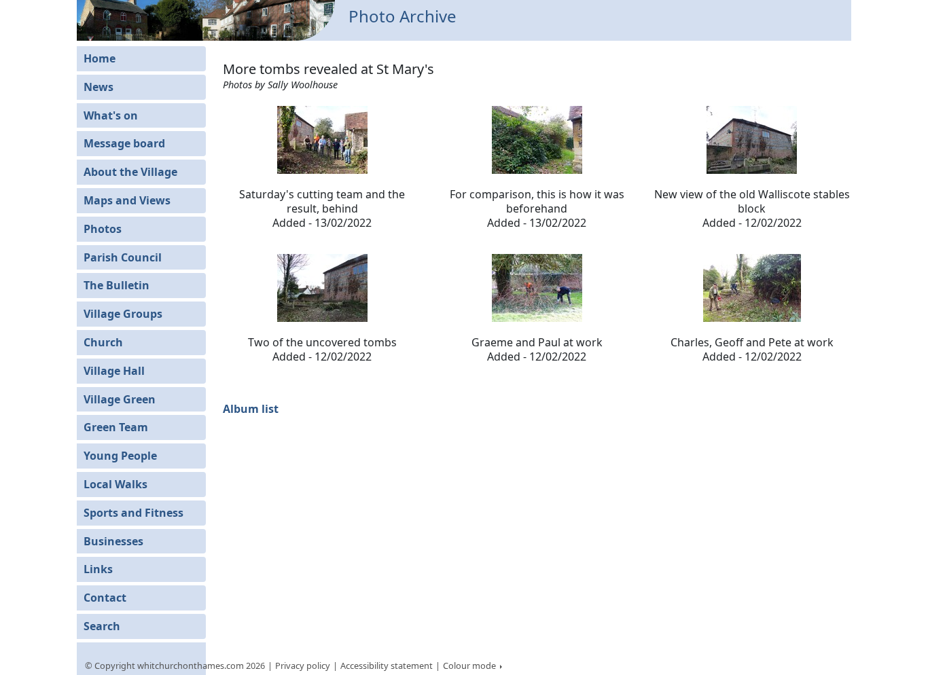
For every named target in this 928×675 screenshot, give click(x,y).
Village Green (120, 399)
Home (99, 58)
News (98, 86)
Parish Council (123, 257)
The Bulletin (116, 285)
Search (102, 626)
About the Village (130, 171)
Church (103, 342)
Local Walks (115, 484)
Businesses (113, 541)
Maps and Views (127, 200)
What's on (111, 115)
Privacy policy (302, 665)
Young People (120, 455)
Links (98, 569)
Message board (124, 143)
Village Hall (114, 370)
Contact (105, 597)
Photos (103, 228)
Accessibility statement (386, 665)
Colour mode (470, 665)
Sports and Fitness (133, 512)
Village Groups (123, 313)
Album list (251, 408)
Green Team (116, 427)
